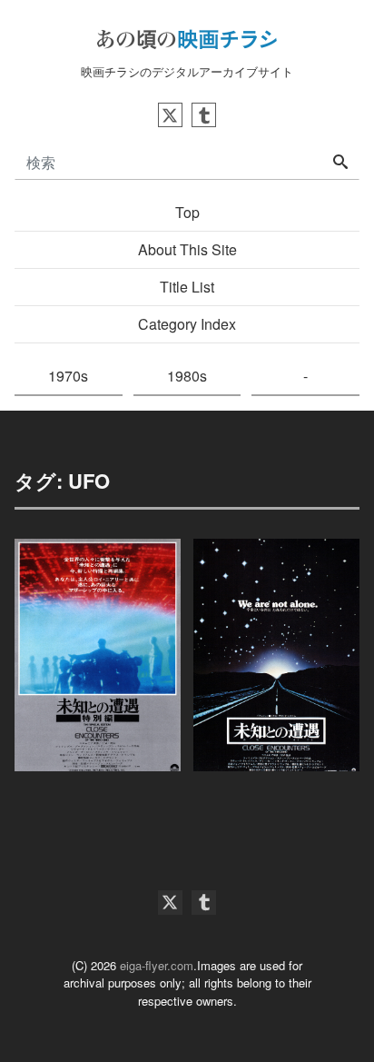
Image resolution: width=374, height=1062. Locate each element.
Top (187, 212)
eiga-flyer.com (156, 965)
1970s (68, 375)
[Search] (340, 162)
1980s (187, 375)
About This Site (187, 249)
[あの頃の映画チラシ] (187, 36)
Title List (187, 286)
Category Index (187, 323)
